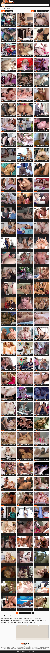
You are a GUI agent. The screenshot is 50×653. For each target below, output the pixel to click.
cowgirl (38, 620)
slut (30, 620)
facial (5, 622)
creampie (3, 535)
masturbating (4, 620)
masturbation (19, 235)
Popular (2, 11)
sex (1, 56)
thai (27, 622)
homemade (25, 620)
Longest (10, 11)
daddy (31, 618)
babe (12, 622)
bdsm (20, 622)
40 (45, 11)
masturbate (38, 618)
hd (34, 618)
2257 (30, 651)
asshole (24, 622)
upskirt (9, 622)
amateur (35, 131)
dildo (5, 618)
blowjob (10, 620)
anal (34, 26)
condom (33, 620)
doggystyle (43, 620)
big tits (18, 310)
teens (35, 355)
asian (35, 549)
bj (27, 620)
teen (18, 620)
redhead (20, 620)
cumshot (2, 26)
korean (18, 460)
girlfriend (30, 622)
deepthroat (15, 620)
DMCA (33, 651)
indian (27, 618)
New (6, 11)
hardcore (19, 26)
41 (48, 11)
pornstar (16, 622)
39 (42, 11)
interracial (36, 579)
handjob (18, 131)
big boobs (36, 594)
